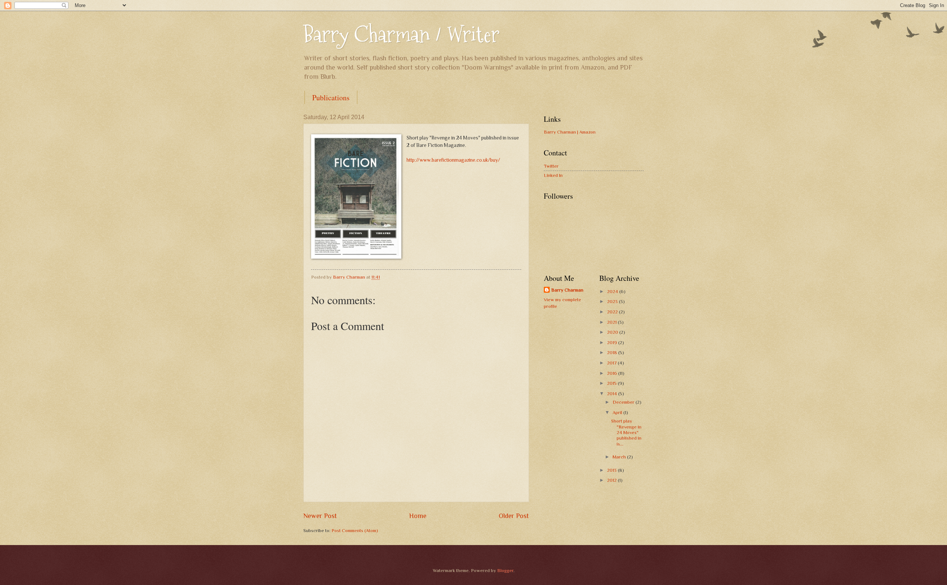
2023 (613, 301)
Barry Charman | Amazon (570, 132)
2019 (612, 342)
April (618, 412)
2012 (612, 480)
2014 (612, 393)
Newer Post (320, 516)
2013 (612, 470)
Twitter (551, 166)
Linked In (553, 175)
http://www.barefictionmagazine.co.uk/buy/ (453, 160)
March (620, 457)
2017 (612, 363)
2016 (612, 373)
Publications (331, 97)
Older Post (514, 516)
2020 (613, 332)
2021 (612, 322)
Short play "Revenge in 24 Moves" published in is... (626, 432)
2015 (612, 383)
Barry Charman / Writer (401, 34)
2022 (613, 312)
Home (418, 516)
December (624, 402)
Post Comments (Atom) (354, 530)
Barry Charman (567, 290)
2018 (612, 352)
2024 (613, 291)
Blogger (505, 570)
